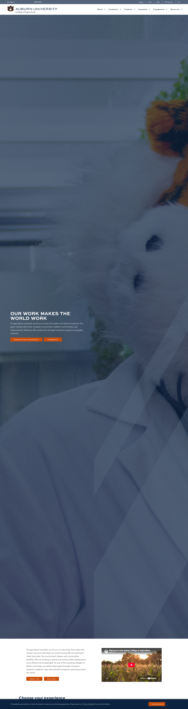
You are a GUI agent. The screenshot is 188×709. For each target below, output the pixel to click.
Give (159, 2)
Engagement (159, 9)
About (100, 9)
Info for (38, 2)
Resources (175, 9)
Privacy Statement (89, 704)
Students (128, 9)
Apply (141, 2)
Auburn (13, 2)
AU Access (169, 2)
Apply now (34, 679)
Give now (51, 679)
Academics (113, 9)
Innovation (142, 9)
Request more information (26, 339)
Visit (150, 2)
